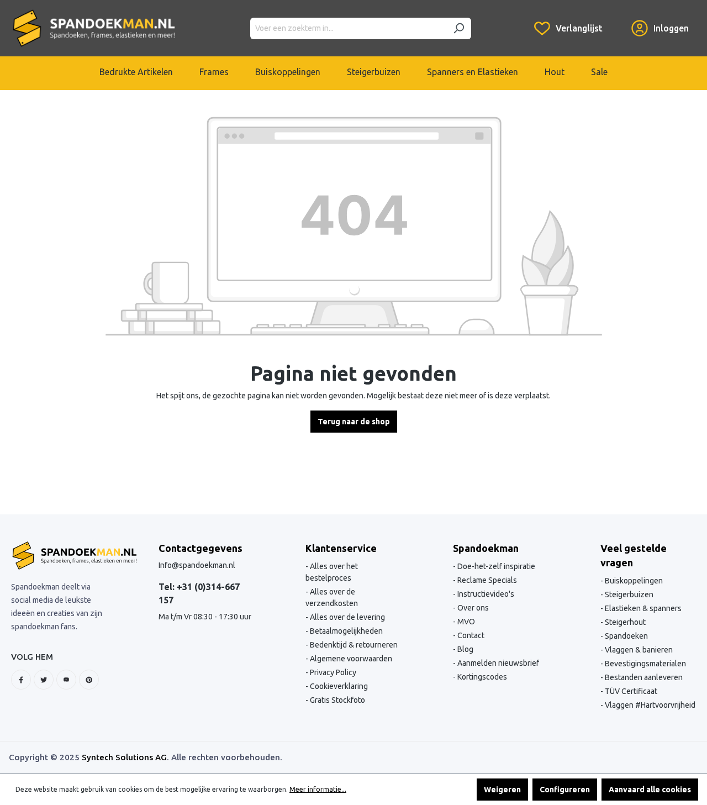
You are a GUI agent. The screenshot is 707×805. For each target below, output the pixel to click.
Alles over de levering (346, 617)
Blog (464, 649)
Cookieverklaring (338, 686)
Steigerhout (624, 622)
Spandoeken (625, 636)
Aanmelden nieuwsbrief (497, 663)
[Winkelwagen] (617, 20)
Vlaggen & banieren (638, 649)
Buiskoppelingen (633, 580)
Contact (470, 635)
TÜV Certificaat (630, 691)
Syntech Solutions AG (124, 757)
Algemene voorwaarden (350, 658)
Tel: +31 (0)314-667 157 (199, 593)
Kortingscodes (481, 676)
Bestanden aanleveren (643, 677)
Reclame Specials (486, 580)
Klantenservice (341, 548)
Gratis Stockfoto (336, 700)
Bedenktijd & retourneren (353, 644)
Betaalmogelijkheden (345, 631)
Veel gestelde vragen (633, 555)
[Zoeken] (458, 28)
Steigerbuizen (628, 594)
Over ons (472, 607)
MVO (465, 621)
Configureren (565, 789)
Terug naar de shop (354, 421)
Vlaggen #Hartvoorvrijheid (649, 705)
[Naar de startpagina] (94, 28)
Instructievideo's (485, 594)
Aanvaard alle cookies (650, 789)
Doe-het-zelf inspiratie (495, 566)
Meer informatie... (317, 789)
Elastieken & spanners (642, 608)
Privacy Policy (332, 672)
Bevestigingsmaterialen (644, 663)
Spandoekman (486, 548)
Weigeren (502, 789)
